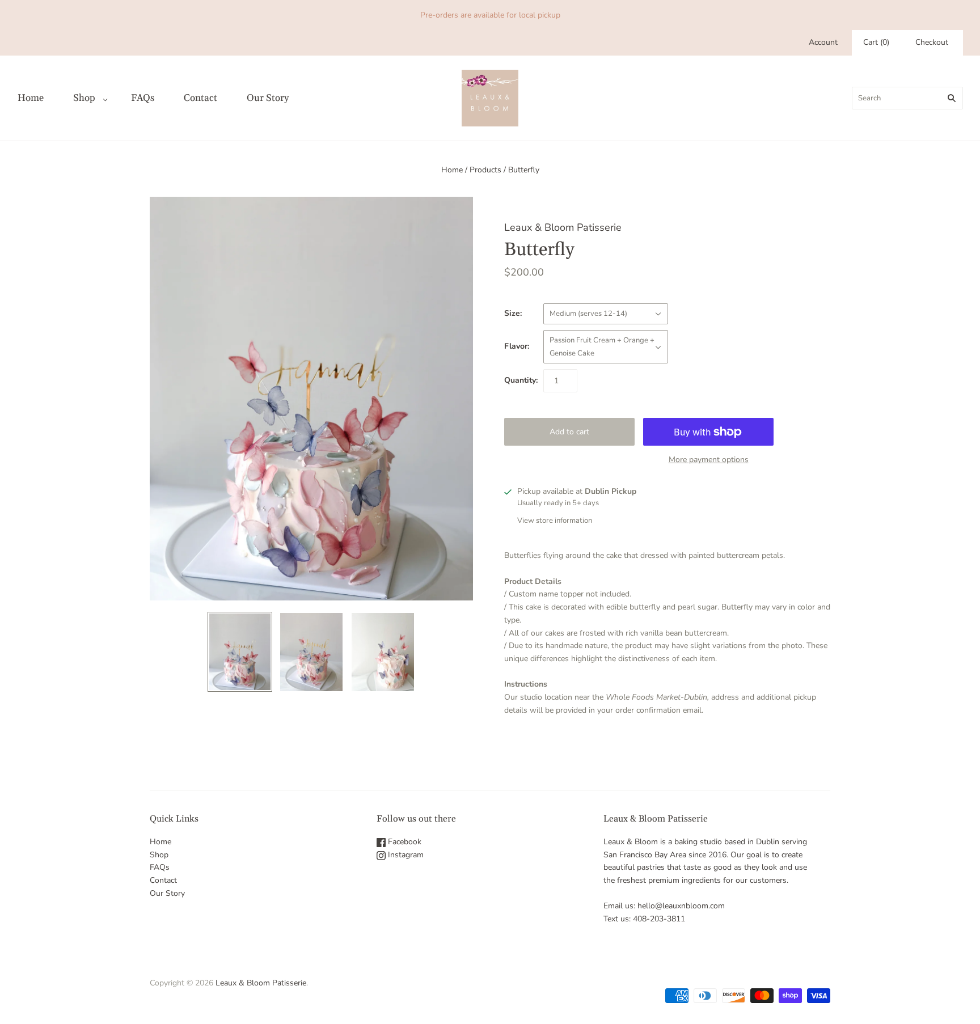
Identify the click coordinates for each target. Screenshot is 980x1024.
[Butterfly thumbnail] (240, 652)
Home (31, 98)
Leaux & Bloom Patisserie (563, 227)
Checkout (931, 42)
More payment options (709, 459)
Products (485, 169)
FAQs (142, 98)
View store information (554, 520)
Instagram (405, 854)
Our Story (268, 98)
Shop (84, 98)
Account (823, 42)
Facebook (403, 841)
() (876, 42)
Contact (200, 98)
